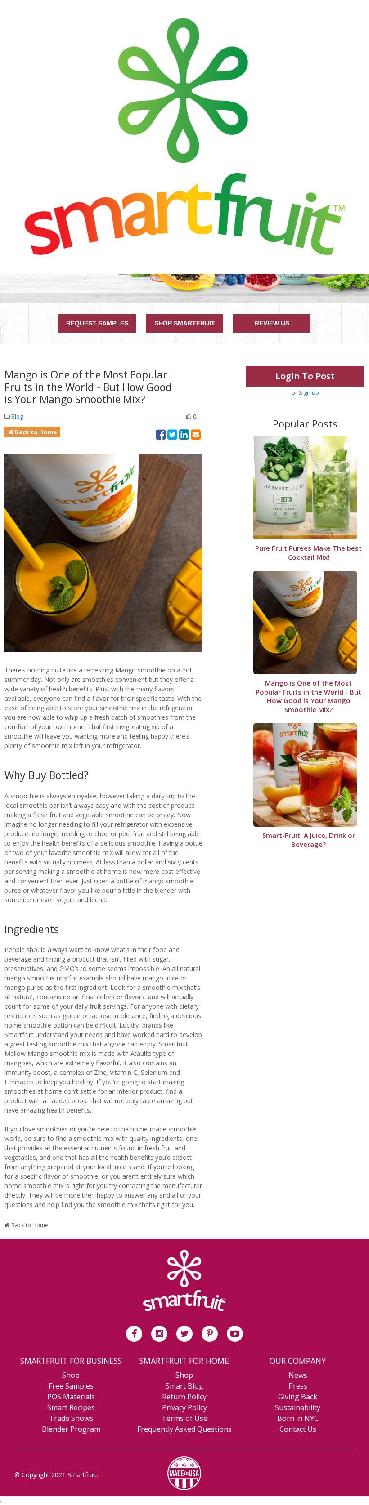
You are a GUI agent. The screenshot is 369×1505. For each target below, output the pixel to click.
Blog (17, 416)
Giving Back (297, 1397)
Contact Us (297, 1429)
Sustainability (297, 1407)
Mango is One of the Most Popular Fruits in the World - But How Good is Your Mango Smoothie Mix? (308, 696)
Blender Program (71, 1429)
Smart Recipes (71, 1407)
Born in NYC (298, 1418)
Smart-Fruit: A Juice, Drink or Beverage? (308, 840)
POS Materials (71, 1397)
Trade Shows (71, 1418)
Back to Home (36, 432)
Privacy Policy (184, 1407)
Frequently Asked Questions (184, 1429)
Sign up (309, 392)
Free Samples (71, 1386)
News (297, 1375)
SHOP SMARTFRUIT (184, 323)
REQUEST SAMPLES (97, 323)
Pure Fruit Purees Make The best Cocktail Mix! (308, 552)
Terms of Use (184, 1418)
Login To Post (305, 376)
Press (297, 1386)
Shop (71, 1375)
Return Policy (184, 1397)
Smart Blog (184, 1386)
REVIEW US (272, 323)
